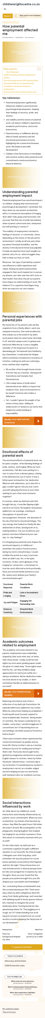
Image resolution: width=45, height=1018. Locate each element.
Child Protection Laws (15, 965)
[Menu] (5, 8)
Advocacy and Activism (15, 961)
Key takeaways (12, 72)
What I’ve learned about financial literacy (22, 987)
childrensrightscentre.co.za (21, 4)
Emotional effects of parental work (19, 83)
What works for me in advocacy (22, 981)
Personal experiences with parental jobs (21, 80)
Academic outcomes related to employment (17, 87)
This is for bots (9, 1012)
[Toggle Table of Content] (38, 69)
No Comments (29, 37)
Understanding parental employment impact (19, 76)
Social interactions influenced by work (20, 92)
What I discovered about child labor (22, 993)
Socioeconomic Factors (10, 22)
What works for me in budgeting (15, 15)
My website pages (11, 1009)
